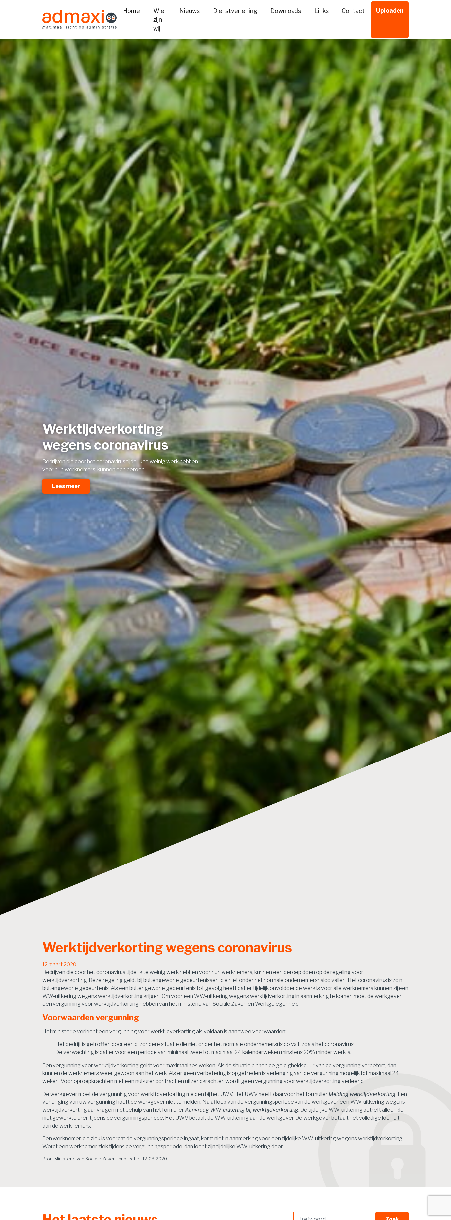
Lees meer (66, 486)
